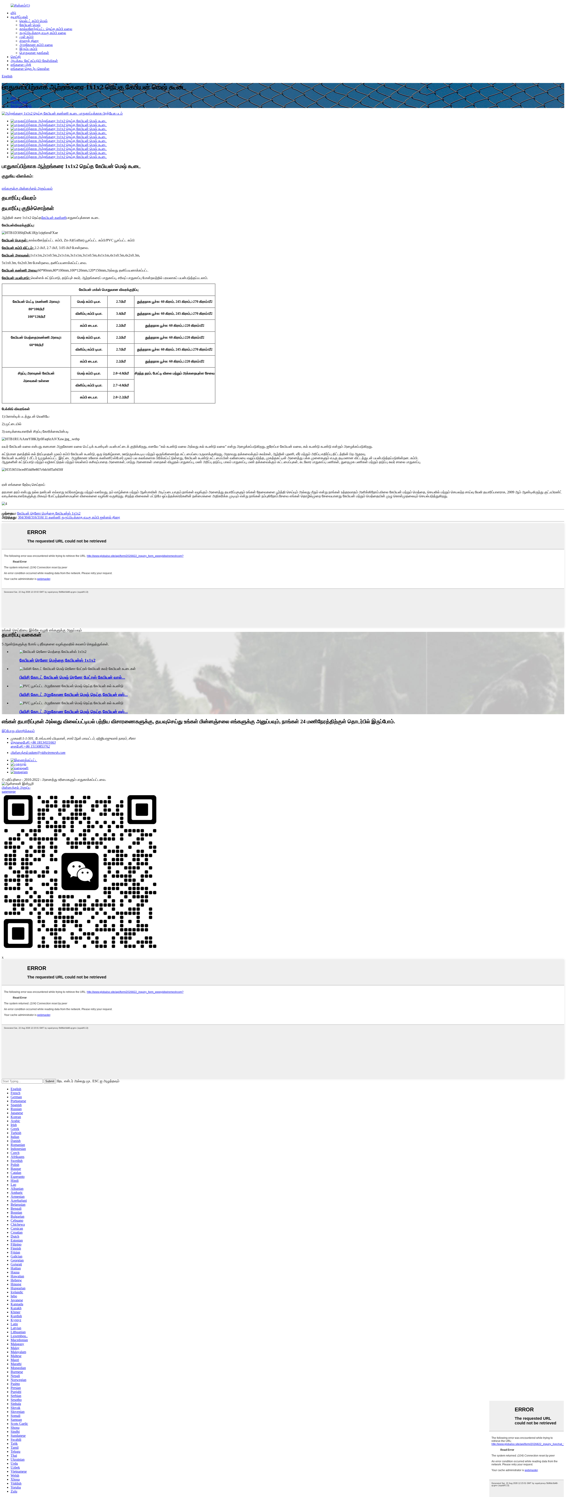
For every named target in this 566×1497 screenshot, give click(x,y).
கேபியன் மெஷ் (29, 25)
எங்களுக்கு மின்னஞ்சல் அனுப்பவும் (27, 188)
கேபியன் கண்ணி (54, 218)
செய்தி (16, 57)
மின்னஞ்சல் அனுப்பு (16, 787)
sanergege (9, 791)
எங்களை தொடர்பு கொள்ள (30, 69)
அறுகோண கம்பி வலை (36, 45)
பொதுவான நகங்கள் (34, 53)
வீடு (13, 13)
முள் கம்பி (26, 37)
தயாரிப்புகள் (19, 17)
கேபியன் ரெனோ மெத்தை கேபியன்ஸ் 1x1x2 (48, 513)
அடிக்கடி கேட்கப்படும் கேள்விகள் (34, 61)
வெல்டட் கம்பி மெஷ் (33, 21)
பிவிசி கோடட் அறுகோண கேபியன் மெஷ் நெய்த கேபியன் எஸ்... (73, 694)
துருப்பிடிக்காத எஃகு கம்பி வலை (42, 33)
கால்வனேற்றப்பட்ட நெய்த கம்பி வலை (45, 29)
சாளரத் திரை (29, 41)
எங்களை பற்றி (21, 65)
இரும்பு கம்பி (28, 49)
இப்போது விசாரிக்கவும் (18, 731)
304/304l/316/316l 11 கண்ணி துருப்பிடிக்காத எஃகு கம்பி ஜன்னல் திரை (69, 517)
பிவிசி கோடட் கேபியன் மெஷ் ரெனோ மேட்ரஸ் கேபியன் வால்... (72, 677)
